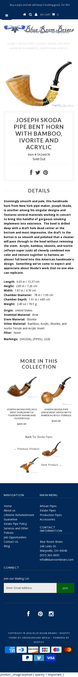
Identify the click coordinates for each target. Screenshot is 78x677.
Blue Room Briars (51, 542)
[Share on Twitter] (37, 173)
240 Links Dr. (48, 546)
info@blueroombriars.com (57, 559)
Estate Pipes (48, 510)
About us (9, 510)
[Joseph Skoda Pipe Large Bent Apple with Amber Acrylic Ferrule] (56, 404)
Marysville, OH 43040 (53, 550)
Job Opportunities (15, 537)
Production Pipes (51, 515)
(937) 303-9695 (49, 555)
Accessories (47, 519)
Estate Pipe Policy (15, 524)
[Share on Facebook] (31, 173)
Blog (7, 546)
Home (11, 43)
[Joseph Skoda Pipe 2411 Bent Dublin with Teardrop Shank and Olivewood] (22, 396)
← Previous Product (26, 448)
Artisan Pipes (48, 506)
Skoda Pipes (26, 43)
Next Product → (51, 464)
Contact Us (11, 542)
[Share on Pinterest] (45, 173)
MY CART (49, 14)
